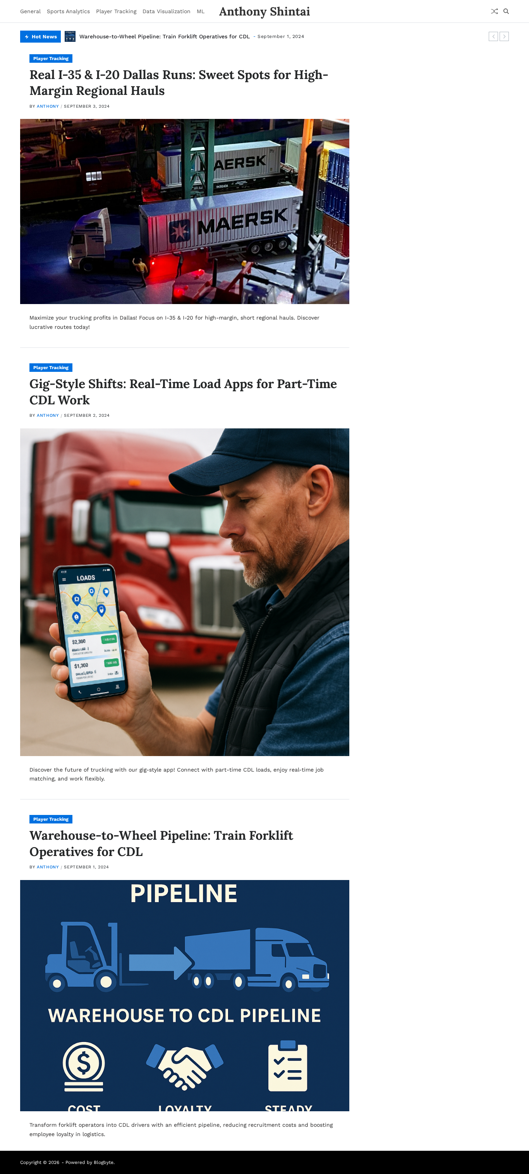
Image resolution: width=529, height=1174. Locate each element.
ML (200, 11)
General (30, 11)
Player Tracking (116, 11)
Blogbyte (103, 1162)
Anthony (48, 106)
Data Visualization (167, 11)
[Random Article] (494, 11)
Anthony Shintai (264, 11)
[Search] (506, 11)
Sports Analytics (68, 11)
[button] (493, 36)
